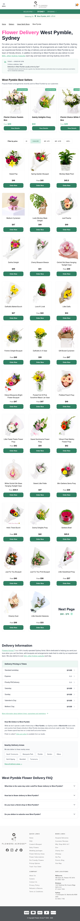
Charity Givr (59, 850)
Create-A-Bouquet (35, 844)
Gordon (49, 754)
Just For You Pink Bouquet (40, 572)
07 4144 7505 (60, 889)
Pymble (40, 754)
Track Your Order (35, 866)
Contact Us (33, 882)
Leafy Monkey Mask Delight (40, 219)
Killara (59, 754)
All (26, 141)
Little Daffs (67, 306)
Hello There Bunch (13, 527)
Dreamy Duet (13, 616)
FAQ (30, 841)
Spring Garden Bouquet (40, 174)
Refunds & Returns (36, 888)
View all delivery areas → (13, 764)
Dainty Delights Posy (40, 527)
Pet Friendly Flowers (36, 860)
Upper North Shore (23, 24)
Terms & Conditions (36, 891)
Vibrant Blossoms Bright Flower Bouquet (13, 396)
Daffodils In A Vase (40, 350)
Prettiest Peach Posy (66, 395)
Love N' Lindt (40, 306)
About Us (32, 875)
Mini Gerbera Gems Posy (66, 483)
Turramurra (34, 759)
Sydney (41, 11)
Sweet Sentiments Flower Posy (40, 440)
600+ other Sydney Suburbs (13, 55)
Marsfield (23, 759)
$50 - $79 (46, 141)
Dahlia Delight (13, 262)
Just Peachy (66, 218)
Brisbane (51, 12)
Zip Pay (58, 857)
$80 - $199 (58, 141)
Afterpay (58, 854)
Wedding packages (35, 850)
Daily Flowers (34, 847)
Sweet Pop (13, 174)
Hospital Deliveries (62, 838)
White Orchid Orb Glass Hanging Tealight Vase (13, 484)
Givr (56, 847)
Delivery (11, 24)
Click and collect (21, 734)
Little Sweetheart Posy (66, 572)
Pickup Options (34, 863)
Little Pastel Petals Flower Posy (13, 440)
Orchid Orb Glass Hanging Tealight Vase (66, 263)
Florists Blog (59, 860)
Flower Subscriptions (36, 857)
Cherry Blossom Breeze (40, 262)
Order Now (13, 185)
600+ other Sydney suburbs (34, 656)
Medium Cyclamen (13, 218)
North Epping (10, 759)
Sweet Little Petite (40, 483)
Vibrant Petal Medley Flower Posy (66, 440)
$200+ (68, 141)
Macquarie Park (28, 754)
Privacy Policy (34, 885)
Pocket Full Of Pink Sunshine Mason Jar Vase (40, 396)
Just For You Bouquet (13, 572)
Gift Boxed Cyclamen (66, 350)
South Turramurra (12, 754)
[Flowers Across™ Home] (40, 4)
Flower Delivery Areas (37, 854)
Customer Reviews (61, 841)
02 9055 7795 (60, 899)
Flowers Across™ (8, 650)
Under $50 (36, 141)
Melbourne (28, 12)
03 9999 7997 (60, 879)
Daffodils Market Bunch (13, 306)
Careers (32, 879)
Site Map (58, 863)
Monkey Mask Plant (66, 174)
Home (4, 24)
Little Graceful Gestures (40, 616)
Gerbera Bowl (66, 527)
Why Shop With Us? (62, 844)
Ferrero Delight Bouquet (13, 350)
